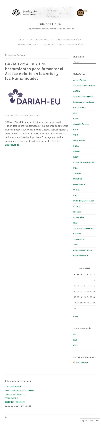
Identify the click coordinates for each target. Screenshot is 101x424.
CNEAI (76, 118)
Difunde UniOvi (51, 24)
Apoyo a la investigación (83, 96)
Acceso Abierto (43, 39)
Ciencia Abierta (79, 107)
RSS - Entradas (82, 363)
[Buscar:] (85, 62)
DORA (76, 146)
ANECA (76, 91)
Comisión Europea (81, 124)
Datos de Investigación (68, 39)
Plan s (75, 195)
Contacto (48, 44)
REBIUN (76, 206)
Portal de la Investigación (68, 44)
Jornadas (77, 173)
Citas (75, 113)
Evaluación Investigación (83, 162)
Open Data (77, 179)
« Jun (75, 316)
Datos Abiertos (79, 140)
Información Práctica (27, 44)
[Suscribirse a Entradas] (74, 363)
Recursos (77, 212)
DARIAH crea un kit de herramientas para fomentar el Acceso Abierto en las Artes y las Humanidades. (34, 71)
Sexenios (77, 234)
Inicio (21, 39)
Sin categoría (78, 239)
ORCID (76, 190)
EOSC (76, 157)
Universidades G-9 (80, 256)
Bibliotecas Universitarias (83, 102)
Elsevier (76, 151)
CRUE (75, 129)
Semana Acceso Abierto (83, 228)
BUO (75, 334)
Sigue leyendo (12, 145)
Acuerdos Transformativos (84, 85)
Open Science (79, 184)
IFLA (75, 168)
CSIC (75, 135)
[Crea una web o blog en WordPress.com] (6, 417)
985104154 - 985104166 (15, 402)
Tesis (75, 245)
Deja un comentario (30, 115)
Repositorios (78, 217)
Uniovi (75, 345)
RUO (28, 39)
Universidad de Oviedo (82, 250)
